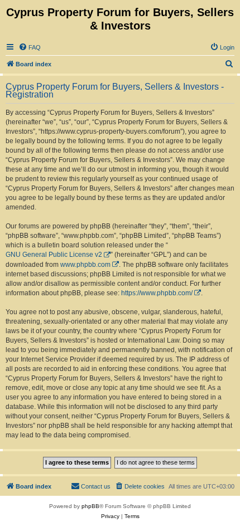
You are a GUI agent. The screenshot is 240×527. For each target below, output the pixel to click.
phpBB (90, 506)
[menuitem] (29, 47)
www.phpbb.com (85, 265)
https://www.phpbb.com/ (157, 293)
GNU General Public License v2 (54, 254)
